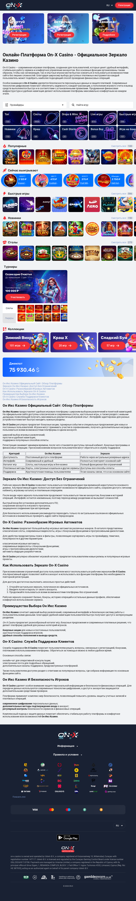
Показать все (19, 797)
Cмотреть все (121, 193)
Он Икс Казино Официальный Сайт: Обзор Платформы (32, 383)
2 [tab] (67, 41)
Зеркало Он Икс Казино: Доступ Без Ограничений (30, 386)
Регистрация (124, 5)
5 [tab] (71, 41)
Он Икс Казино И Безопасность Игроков (24, 399)
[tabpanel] (23, 28)
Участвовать (18, 297)
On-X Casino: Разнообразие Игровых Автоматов (29, 388)
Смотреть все (121, 146)
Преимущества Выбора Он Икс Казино (24, 394)
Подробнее (109, 34)
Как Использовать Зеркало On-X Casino (24, 391)
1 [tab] (65, 41)
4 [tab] (70, 41)
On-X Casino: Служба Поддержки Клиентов (26, 396)
